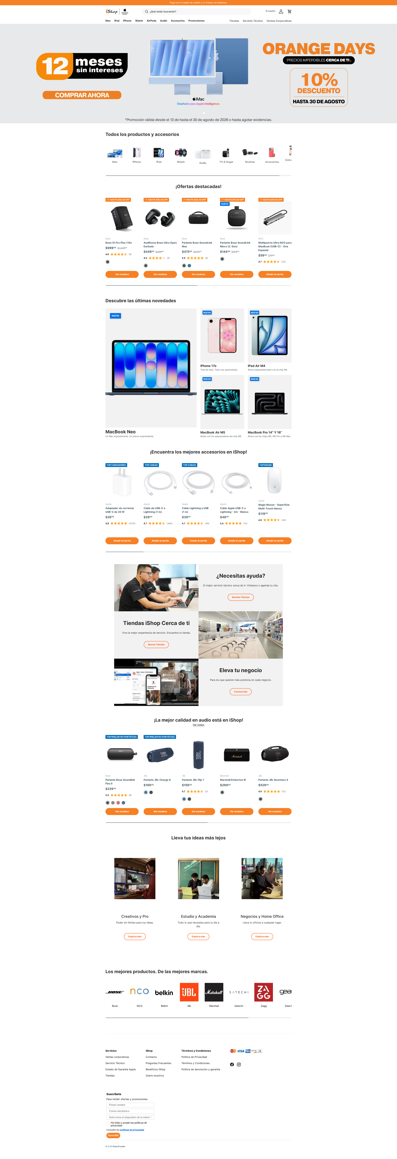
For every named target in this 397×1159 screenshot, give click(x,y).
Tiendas (234, 20)
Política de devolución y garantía (200, 1069)
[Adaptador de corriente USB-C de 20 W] (122, 483)
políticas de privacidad (132, 1129)
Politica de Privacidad (194, 1056)
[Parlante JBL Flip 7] (198, 755)
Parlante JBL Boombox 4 (273, 779)
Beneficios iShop (155, 1069)
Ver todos (198, 724)
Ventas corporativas (117, 1056)
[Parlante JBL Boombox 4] (275, 755)
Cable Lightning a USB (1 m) (195, 510)
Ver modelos (122, 274)
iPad (116, 20)
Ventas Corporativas (279, 20)
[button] (289, 11)
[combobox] (129, 1117)
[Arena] (113, 803)
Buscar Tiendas (156, 644)
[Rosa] (118, 803)
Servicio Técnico (253, 20)
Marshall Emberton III (233, 779)
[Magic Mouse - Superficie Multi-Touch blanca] (275, 479)
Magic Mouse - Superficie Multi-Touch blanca (274, 506)
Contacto (151, 1056)
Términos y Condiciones (195, 1063)
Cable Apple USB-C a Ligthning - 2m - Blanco (234, 510)
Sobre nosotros (155, 1075)
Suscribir (113, 1135)
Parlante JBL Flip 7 (193, 779)
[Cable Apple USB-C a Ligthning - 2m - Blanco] (236, 483)
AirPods (151, 20)
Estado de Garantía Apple (120, 1069)
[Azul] (189, 265)
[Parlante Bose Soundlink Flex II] (122, 755)
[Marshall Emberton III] (236, 755)
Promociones (196, 20)
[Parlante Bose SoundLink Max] (198, 217)
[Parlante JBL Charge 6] (160, 755)
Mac (108, 20)
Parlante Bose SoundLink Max (197, 244)
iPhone (127, 20)
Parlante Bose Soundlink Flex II (120, 781)
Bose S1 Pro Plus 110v (118, 242)
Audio (163, 20)
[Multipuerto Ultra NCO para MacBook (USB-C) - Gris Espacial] (275, 217)
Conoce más (240, 691)
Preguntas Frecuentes (158, 1063)
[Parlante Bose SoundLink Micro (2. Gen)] (236, 217)
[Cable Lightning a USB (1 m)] (198, 483)
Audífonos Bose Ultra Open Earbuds (160, 244)
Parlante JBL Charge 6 (157, 779)
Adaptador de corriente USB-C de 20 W (119, 510)
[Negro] (151, 792)
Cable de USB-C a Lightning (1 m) (154, 510)
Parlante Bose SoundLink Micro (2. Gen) (235, 244)
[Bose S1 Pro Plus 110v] (122, 217)
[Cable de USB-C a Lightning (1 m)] (160, 483)
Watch (139, 20)
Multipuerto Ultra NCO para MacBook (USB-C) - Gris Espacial (275, 246)
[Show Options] (151, 1117)
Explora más (134, 936)
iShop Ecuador (119, 1146)
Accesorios (178, 20)
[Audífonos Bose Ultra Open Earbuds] (160, 217)
